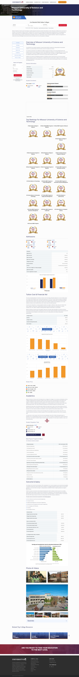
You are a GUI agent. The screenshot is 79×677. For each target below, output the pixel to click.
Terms (32, 671)
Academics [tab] (18, 52)
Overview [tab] (17, 42)
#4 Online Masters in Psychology (33, 181)
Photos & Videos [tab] (18, 57)
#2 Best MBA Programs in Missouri (61, 125)
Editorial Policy (33, 663)
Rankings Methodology (35, 664)
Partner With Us (33, 667)
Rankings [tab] (17, 45)
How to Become (52, 660)
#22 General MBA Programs (33, 223)
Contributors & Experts (35, 662)
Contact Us (33, 665)
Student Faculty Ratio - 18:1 (31, 434)
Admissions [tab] (18, 47)
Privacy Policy (33, 669)
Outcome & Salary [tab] (17, 55)
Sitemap (32, 668)
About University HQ (34, 660)
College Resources (52, 662)
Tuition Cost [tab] (18, 50)
